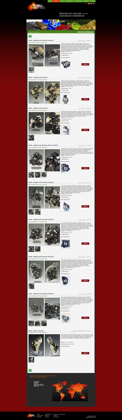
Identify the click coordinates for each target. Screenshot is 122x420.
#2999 (92, 219)
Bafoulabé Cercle (35, 42)
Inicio (50, 1)
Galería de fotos (48, 414)
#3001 (92, 145)
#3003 (92, 77)
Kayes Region (42, 42)
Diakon (30, 42)
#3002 (92, 108)
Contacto (86, 1)
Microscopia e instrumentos (59, 414)
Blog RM (47, 415)
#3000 (92, 182)
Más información (65, 57)
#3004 (92, 40)
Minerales (56, 1)
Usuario (92, 1)
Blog (62, 1)
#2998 (92, 256)
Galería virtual (69, 1)
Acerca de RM (78, 1)
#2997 (92, 293)
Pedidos (55, 415)
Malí (46, 42)
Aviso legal (56, 416)
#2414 (92, 330)
